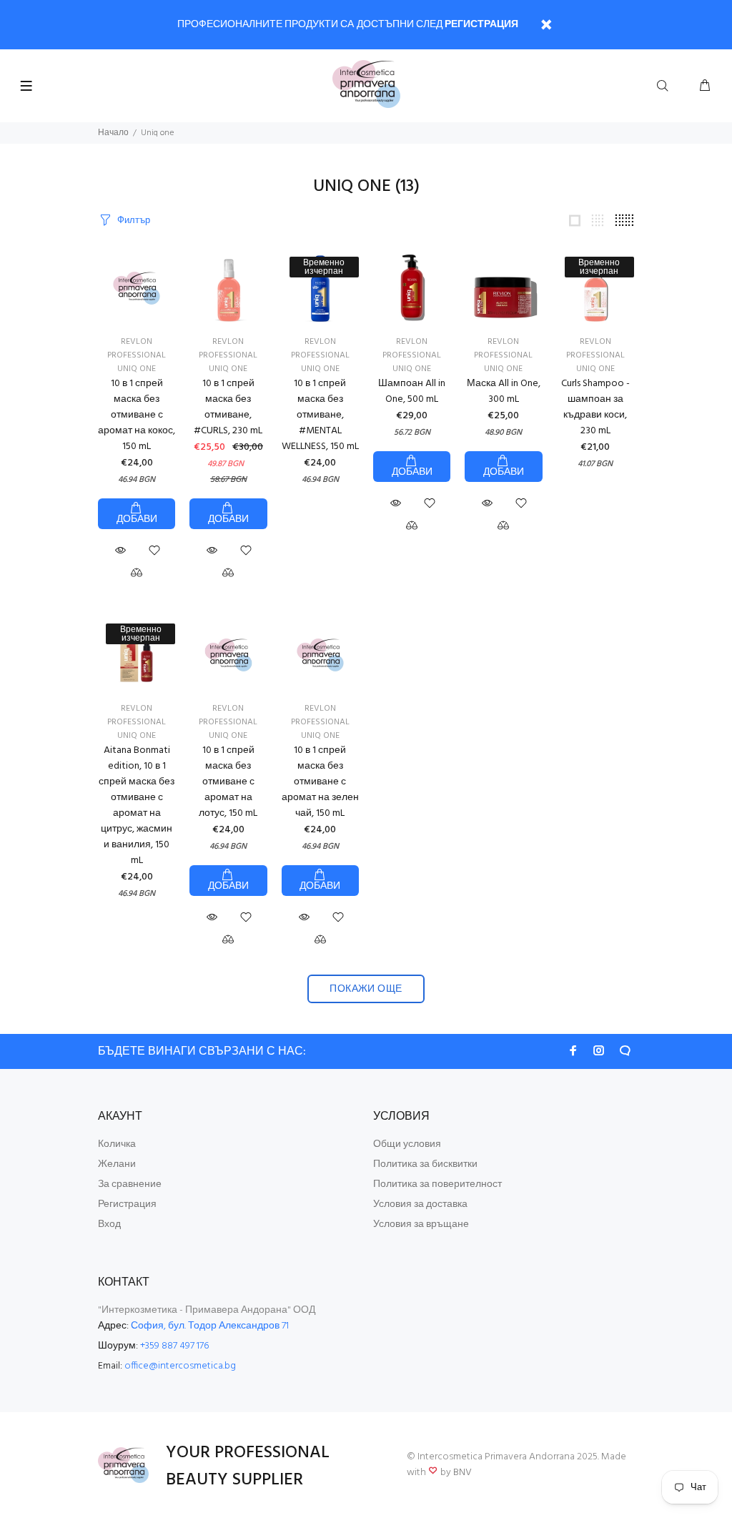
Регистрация (127, 1204)
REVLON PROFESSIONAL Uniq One (228, 355)
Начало (113, 133)
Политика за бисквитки (425, 1164)
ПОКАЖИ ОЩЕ (366, 989)
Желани (117, 1164)
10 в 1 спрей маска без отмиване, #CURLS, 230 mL (228, 407)
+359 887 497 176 (174, 1346)
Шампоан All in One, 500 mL (411, 391)
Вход (109, 1224)
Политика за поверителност (437, 1184)
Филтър (133, 220)
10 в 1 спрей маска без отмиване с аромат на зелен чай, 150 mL (320, 782)
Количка (117, 1144)
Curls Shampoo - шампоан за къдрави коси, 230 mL (595, 407)
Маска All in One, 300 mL (503, 391)
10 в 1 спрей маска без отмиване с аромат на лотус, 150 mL (228, 782)
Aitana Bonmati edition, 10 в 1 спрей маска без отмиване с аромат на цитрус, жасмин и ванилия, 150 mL (136, 805)
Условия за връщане (421, 1224)
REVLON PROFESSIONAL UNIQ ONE (136, 355)
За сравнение (130, 1184)
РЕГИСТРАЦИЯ (481, 24)
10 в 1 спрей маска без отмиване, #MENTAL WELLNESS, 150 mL (320, 415)
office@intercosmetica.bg (180, 1366)
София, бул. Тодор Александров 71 (210, 1326)
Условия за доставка (420, 1204)
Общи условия (407, 1144)
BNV (462, 1472)
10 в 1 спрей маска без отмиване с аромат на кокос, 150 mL (136, 415)
